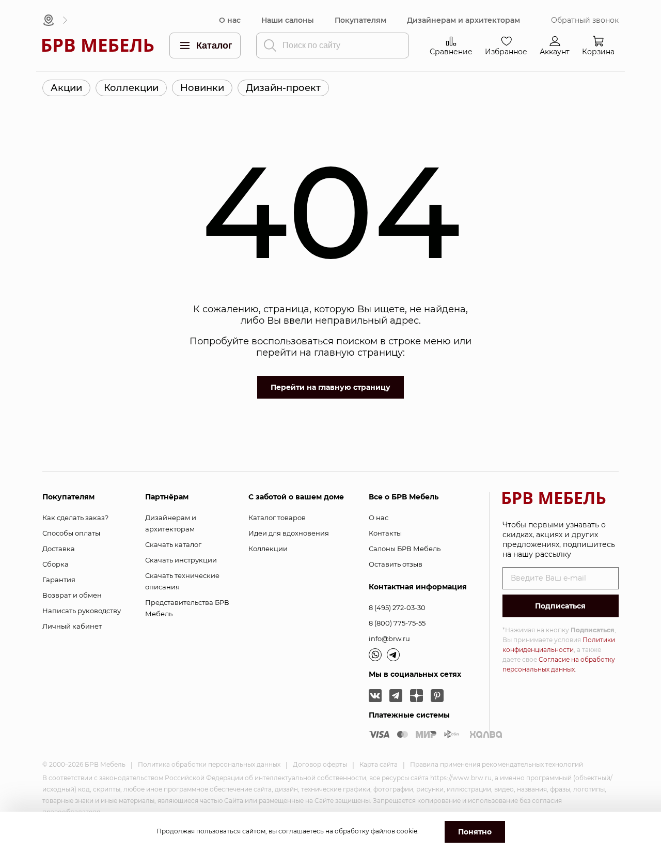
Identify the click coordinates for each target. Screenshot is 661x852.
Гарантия (58, 579)
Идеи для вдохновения (288, 533)
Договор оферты (320, 764)
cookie (407, 831)
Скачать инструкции (181, 560)
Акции (66, 88)
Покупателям (360, 20)
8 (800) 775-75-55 (397, 623)
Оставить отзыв (395, 564)
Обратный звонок (585, 20)
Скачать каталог (173, 544)
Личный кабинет (72, 626)
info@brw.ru (389, 638)
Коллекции (131, 88)
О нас (230, 20)
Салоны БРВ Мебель (404, 548)
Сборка (55, 564)
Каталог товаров (277, 517)
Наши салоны (287, 20)
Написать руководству (81, 610)
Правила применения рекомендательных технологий (496, 764)
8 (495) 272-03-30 (397, 607)
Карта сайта (378, 764)
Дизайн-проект (283, 88)
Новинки (202, 88)
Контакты (385, 533)
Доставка (58, 548)
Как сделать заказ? (75, 517)
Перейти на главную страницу (330, 387)
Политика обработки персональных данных (209, 764)
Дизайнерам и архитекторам (463, 20)
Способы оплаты (71, 533)
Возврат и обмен (72, 595)
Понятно (475, 831)
